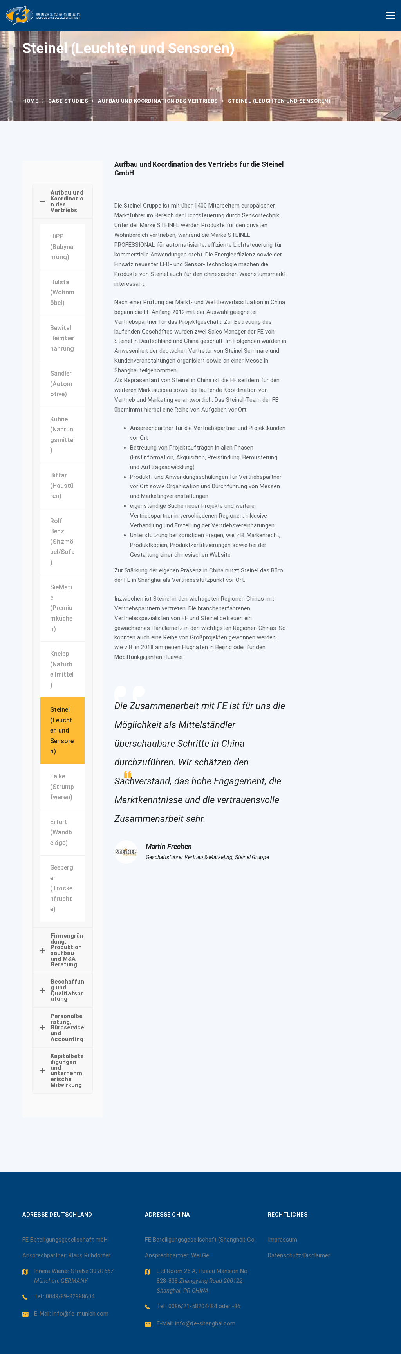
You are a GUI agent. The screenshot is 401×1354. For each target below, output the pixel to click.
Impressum (282, 1239)
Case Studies (68, 101)
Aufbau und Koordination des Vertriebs (158, 101)
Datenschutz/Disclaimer (299, 1255)
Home (30, 101)
